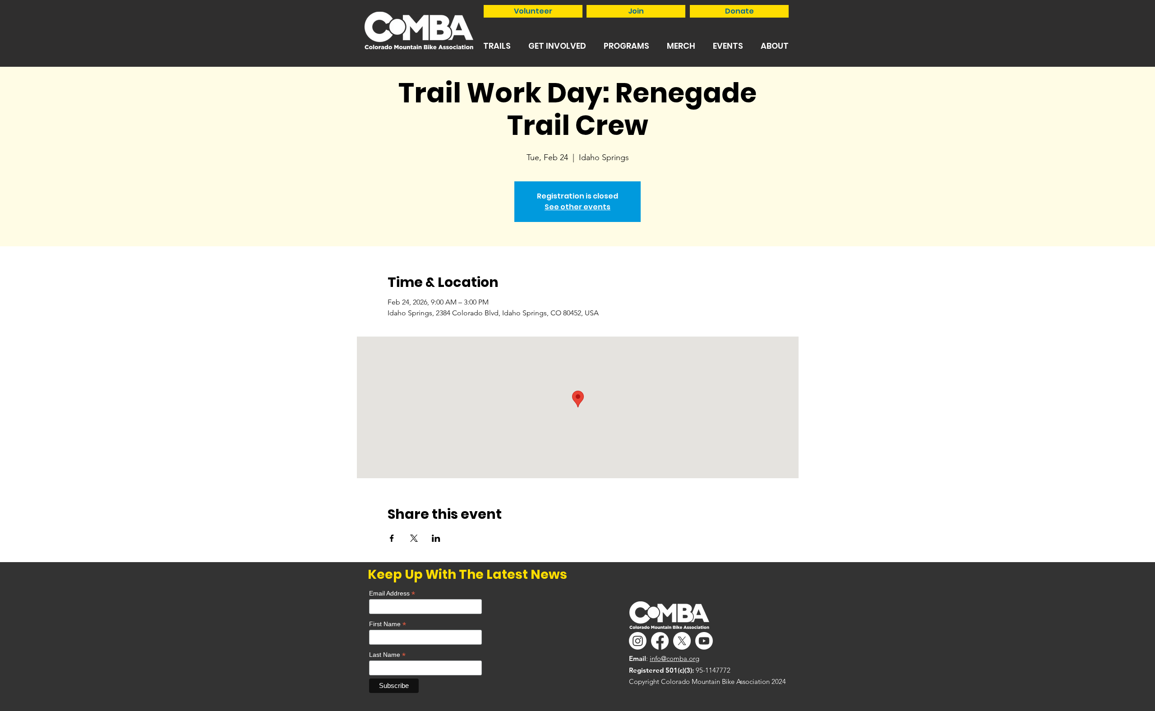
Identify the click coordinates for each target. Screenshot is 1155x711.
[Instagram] (638, 641)
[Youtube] (704, 641)
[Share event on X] (414, 538)
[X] (682, 641)
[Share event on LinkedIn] (436, 538)
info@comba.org (674, 658)
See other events (577, 207)
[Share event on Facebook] (392, 538)
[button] (496, 45)
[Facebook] (660, 641)
